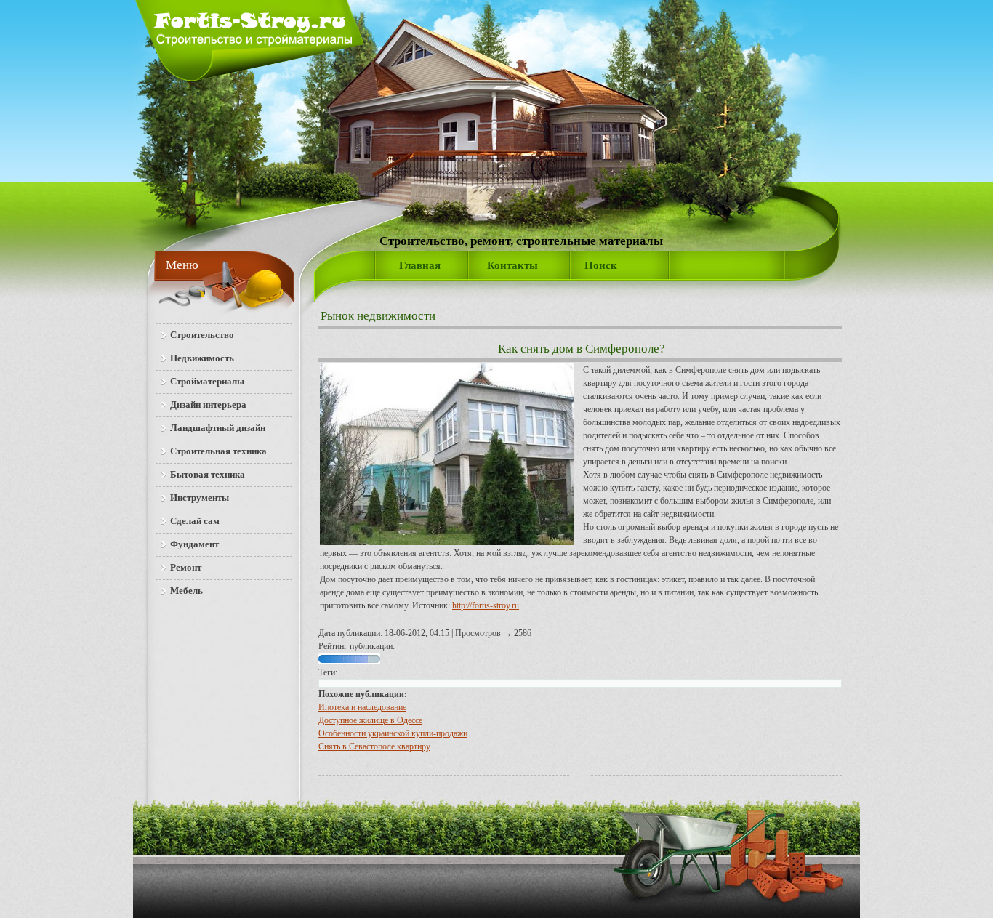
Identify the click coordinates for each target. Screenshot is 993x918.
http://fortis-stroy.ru (485, 605)
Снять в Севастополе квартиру (374, 746)
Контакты (512, 265)
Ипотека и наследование (362, 707)
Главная (420, 265)
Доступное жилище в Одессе (370, 720)
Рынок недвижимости (378, 316)
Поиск (600, 265)
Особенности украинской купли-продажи (392, 733)
